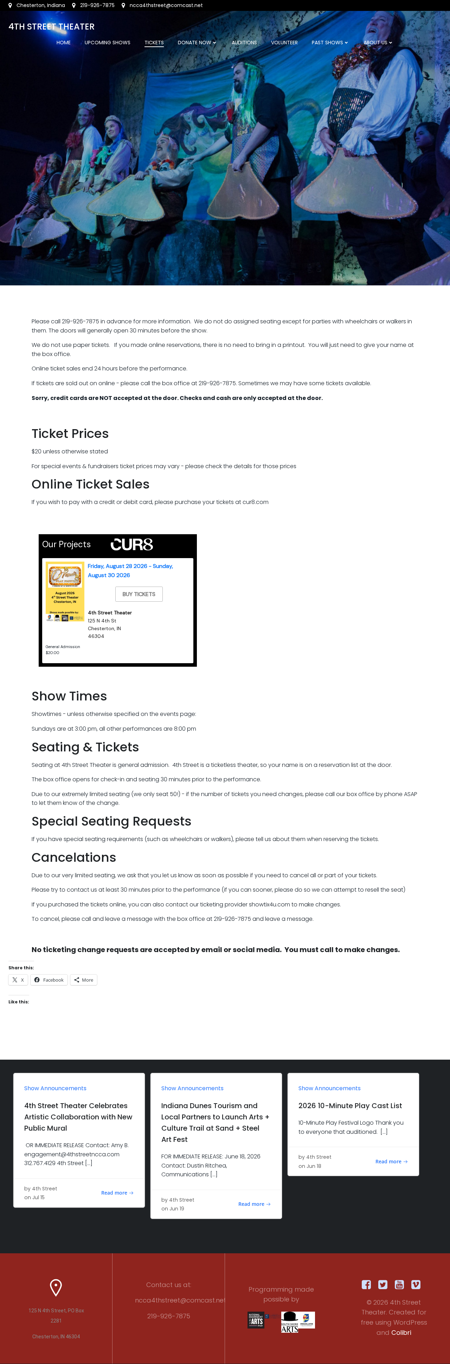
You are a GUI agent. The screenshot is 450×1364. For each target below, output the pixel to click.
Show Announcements (55, 1088)
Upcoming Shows (107, 42)
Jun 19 (176, 1208)
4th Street (44, 1188)
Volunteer (284, 42)
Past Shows (327, 42)
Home (64, 42)
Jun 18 (314, 1166)
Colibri (401, 1332)
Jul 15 (38, 1197)
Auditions (244, 42)
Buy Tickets (139, 594)
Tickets (154, 42)
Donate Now (194, 42)
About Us (375, 42)
